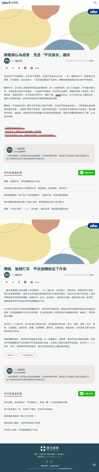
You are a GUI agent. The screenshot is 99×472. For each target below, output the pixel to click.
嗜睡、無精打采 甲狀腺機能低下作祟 (22, 181)
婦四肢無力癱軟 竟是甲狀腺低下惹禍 (22, 422)
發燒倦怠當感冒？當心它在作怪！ (20, 416)
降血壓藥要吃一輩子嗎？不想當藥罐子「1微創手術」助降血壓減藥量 (36, 195)
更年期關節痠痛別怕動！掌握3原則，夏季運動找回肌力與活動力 (34, 201)
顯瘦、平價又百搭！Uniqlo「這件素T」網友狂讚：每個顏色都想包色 (36, 208)
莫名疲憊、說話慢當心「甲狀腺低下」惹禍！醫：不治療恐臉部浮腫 (35, 402)
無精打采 (11, 355)
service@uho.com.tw (53, 456)
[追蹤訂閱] (31, 68)
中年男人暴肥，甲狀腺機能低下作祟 (21, 429)
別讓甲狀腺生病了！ (14, 127)
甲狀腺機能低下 (28, 355)
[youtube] (51, 462)
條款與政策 (54, 466)
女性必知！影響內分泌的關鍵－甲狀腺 (23, 131)
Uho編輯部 (16, 61)
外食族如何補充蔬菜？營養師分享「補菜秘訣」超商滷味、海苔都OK (36, 188)
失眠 (58, 94)
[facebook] (47, 462)
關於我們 (44, 466)
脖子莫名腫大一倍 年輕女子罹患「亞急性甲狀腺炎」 (30, 135)
